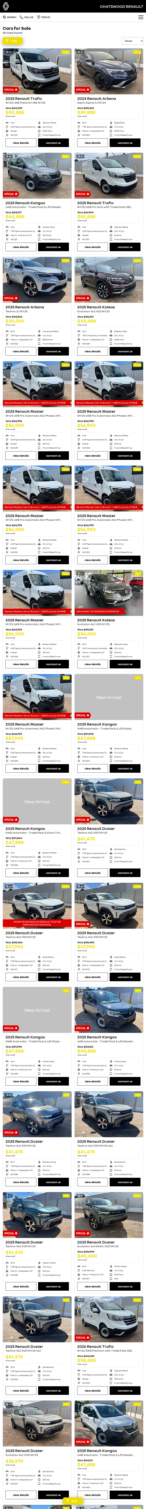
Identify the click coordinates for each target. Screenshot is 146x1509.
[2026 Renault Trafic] (109, 1319)
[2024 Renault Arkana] (109, 71)
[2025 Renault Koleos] (109, 280)
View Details (21, 143)
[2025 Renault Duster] (109, 801)
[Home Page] (6, 6)
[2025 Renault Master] (37, 384)
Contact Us (53, 143)
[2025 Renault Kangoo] (37, 176)
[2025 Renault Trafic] (37, 71)
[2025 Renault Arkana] (37, 280)
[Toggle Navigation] (140, 17)
